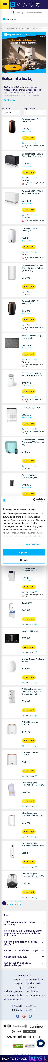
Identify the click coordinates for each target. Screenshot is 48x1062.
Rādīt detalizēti (32, 544)
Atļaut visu (24, 552)
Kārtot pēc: (6, 108)
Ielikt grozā (29, 138)
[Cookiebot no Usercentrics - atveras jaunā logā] (34, 500)
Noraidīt (24, 560)
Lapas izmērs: (29, 108)
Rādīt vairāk (9, 100)
